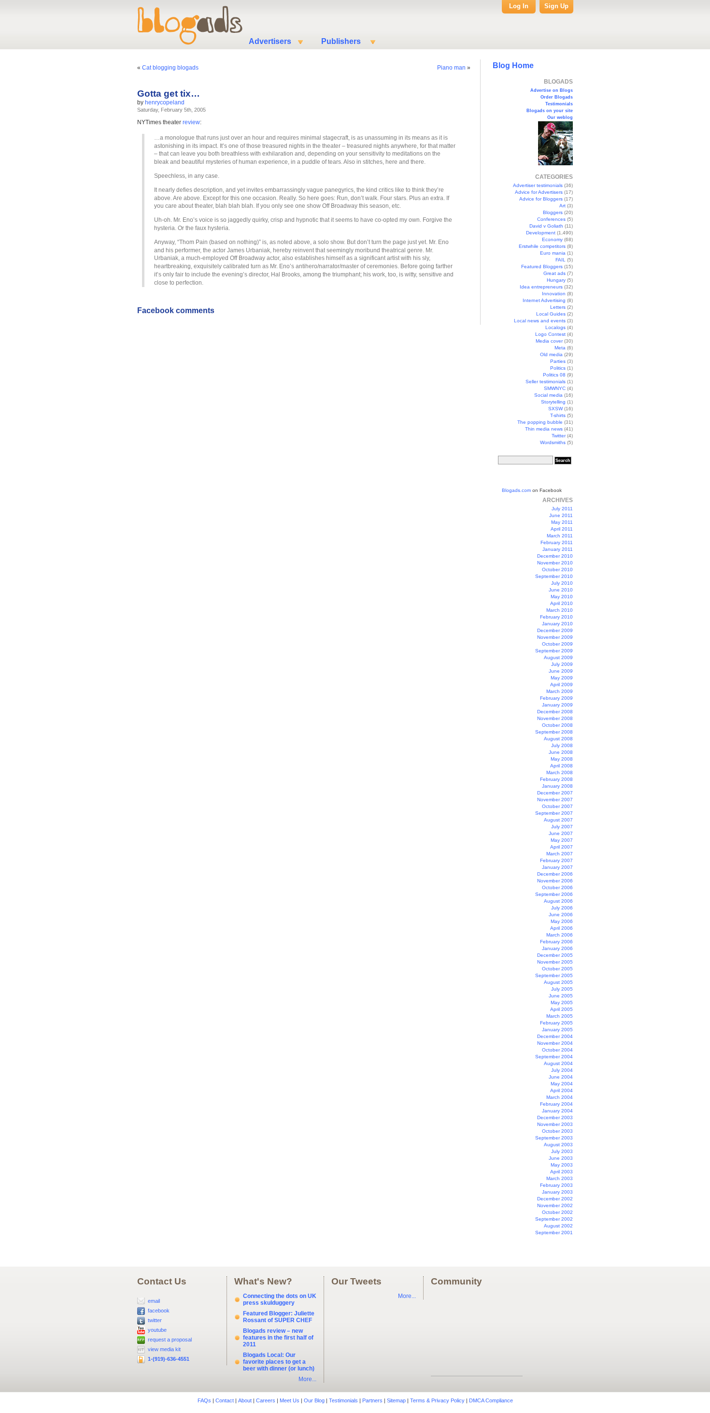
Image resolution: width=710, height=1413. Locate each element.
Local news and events (540, 320)
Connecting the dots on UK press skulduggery (279, 1299)
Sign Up (556, 6)
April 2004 (561, 1090)
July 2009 (562, 664)
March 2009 (559, 691)
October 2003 (557, 1131)
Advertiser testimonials (538, 185)
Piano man (451, 67)
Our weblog (560, 117)
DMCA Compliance (491, 1400)
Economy (552, 239)
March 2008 (559, 772)
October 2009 (557, 644)
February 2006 (556, 941)
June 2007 (561, 833)
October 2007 (557, 806)
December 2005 (555, 955)
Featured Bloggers (542, 266)
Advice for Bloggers (541, 199)
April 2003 (561, 1171)
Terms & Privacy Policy (437, 1400)
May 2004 (562, 1083)
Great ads (554, 273)
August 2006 (558, 901)
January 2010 (557, 623)
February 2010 (556, 617)
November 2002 (555, 1205)
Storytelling (553, 401)
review (191, 122)
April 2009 (561, 684)
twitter (155, 1320)
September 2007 (554, 813)
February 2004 (556, 1104)
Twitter (559, 435)
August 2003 (558, 1144)
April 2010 (561, 603)
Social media (548, 395)
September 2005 (554, 975)
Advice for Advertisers (539, 192)
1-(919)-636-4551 (168, 1359)
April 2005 (561, 1009)
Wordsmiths (553, 442)
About (245, 1400)
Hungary (556, 280)
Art (562, 205)
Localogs (555, 327)
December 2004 (555, 1036)
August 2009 (558, 657)
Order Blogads (556, 97)
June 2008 (561, 752)
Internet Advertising (544, 300)
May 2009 (562, 677)
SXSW (555, 408)
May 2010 (562, 596)
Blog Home (513, 65)
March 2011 (560, 535)
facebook (159, 1310)
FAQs (204, 1400)
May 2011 (562, 522)
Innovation (554, 293)
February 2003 (556, 1185)
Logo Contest (550, 334)
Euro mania (553, 253)
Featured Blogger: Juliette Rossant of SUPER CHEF (278, 1317)
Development (540, 232)
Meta (560, 347)
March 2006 (559, 934)
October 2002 (557, 1212)
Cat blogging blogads (170, 67)
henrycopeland (165, 102)
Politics (558, 368)
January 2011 (557, 549)
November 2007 (555, 799)
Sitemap (396, 1400)
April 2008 (561, 765)
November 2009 (555, 637)
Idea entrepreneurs (541, 286)
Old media (551, 354)
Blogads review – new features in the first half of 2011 (278, 1337)
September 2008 (554, 732)
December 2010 (555, 556)
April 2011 (562, 529)
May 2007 (562, 840)
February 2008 (556, 779)
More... (307, 1379)
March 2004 (559, 1097)
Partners (372, 1400)
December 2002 (555, 1198)
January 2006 (557, 948)
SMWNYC (555, 388)
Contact (224, 1400)
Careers (265, 1400)
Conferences (551, 219)
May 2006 (562, 921)
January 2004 (557, 1110)
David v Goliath (546, 226)
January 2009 (557, 704)
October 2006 (557, 887)
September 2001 (554, 1232)
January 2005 (557, 1029)
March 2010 (559, 610)
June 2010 (561, 589)
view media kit (164, 1349)
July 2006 (562, 907)
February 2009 (556, 698)
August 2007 (558, 819)
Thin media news (544, 429)
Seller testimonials (545, 381)
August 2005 (558, 982)
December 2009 (555, 630)
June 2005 (561, 995)
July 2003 (562, 1151)
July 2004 (562, 1070)
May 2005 (562, 1002)
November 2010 (555, 562)
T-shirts (558, 415)
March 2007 (559, 853)
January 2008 (557, 786)
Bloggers (553, 212)
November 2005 (555, 962)
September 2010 (554, 576)
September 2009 (554, 650)
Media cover (549, 341)
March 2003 (559, 1178)
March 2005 (559, 1016)
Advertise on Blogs (551, 90)
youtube (157, 1330)
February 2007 (556, 860)
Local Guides (551, 314)
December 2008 (555, 711)
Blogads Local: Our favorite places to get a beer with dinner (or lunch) (278, 1362)
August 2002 (558, 1225)
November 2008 (555, 718)
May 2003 (562, 1165)
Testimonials (559, 103)
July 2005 (562, 989)
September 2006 (554, 894)
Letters (558, 307)
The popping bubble (540, 422)
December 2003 (555, 1117)
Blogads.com (516, 490)
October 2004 (557, 1050)
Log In (518, 6)
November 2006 (555, 880)
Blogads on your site (549, 110)
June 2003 (561, 1158)
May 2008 (562, 759)
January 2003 (557, 1192)
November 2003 (555, 1124)
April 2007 (561, 847)
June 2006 (561, 914)
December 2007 (555, 792)
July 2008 (562, 745)
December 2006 (555, 874)
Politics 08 (554, 374)
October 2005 (557, 968)
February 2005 (556, 1022)
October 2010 (557, 569)
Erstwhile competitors (542, 246)
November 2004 (555, 1043)
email (154, 1301)
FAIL (560, 259)
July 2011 (562, 508)
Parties (558, 361)
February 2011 (556, 542)
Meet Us (289, 1400)
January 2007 (557, 867)
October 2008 (557, 725)
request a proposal (170, 1339)
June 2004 (561, 1077)
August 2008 (558, 738)
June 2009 (561, 671)
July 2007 (562, 826)
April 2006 (561, 928)
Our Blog (314, 1400)
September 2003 (554, 1137)
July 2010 (562, 583)
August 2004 (558, 1063)
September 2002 (554, 1219)
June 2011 (561, 515)
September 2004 (554, 1056)
